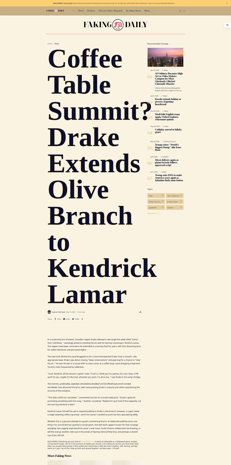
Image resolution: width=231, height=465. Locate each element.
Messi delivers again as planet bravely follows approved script (166, 163)
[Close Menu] (227, 3)
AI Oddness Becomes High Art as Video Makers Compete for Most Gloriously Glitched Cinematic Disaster (169, 78)
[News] (166, 70)
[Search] (184, 11)
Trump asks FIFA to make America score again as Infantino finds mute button (169, 178)
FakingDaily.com (87, 441)
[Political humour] (170, 141)
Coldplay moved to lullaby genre (168, 130)
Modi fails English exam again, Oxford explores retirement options (167, 117)
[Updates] (165, 157)
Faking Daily (67, 3)
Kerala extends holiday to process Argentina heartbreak (168, 102)
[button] (180, 11)
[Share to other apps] (82, 319)
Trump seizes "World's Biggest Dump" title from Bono (168, 147)
